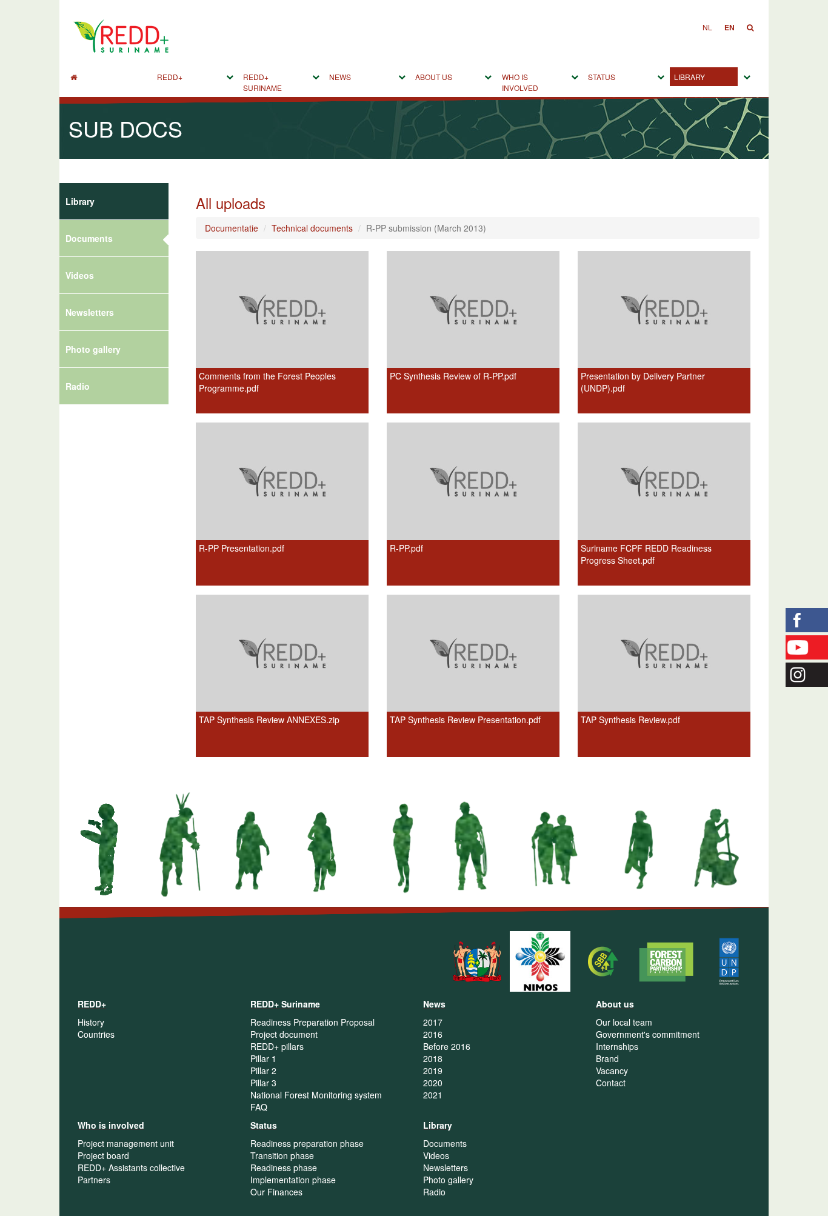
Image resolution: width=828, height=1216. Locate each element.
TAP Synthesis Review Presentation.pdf (465, 719)
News (340, 77)
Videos (79, 275)
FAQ (258, 1107)
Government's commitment (647, 1034)
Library (689, 77)
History (91, 1022)
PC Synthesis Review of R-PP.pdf (453, 376)
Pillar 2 (263, 1070)
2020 (432, 1083)
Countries (96, 1034)
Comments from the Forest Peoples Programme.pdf (267, 382)
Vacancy (612, 1070)
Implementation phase (293, 1180)
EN (729, 27)
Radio (77, 386)
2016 (432, 1034)
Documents (89, 238)
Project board (103, 1155)
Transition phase (282, 1155)
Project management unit (126, 1143)
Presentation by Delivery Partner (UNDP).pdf (643, 382)
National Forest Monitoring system (316, 1095)
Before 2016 (446, 1046)
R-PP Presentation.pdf (241, 548)
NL (707, 27)
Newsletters (89, 312)
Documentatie (231, 228)
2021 (432, 1095)
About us (433, 77)
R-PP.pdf (406, 548)
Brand (607, 1058)
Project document (284, 1034)
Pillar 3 (263, 1083)
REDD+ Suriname (262, 82)
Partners (94, 1180)
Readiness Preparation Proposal (312, 1022)
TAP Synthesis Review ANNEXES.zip (269, 719)
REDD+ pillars (277, 1046)
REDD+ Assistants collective (131, 1167)
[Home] (109, 76)
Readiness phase (283, 1167)
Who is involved (520, 82)
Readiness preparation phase (307, 1143)
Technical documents (312, 228)
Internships (617, 1046)
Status (601, 77)
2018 (432, 1058)
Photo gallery (93, 349)
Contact (611, 1083)
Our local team (624, 1022)
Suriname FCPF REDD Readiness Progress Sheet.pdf (646, 554)
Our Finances (276, 1192)
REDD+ (169, 77)
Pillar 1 (263, 1058)
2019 (432, 1070)
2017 (432, 1022)
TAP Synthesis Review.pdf (630, 719)
